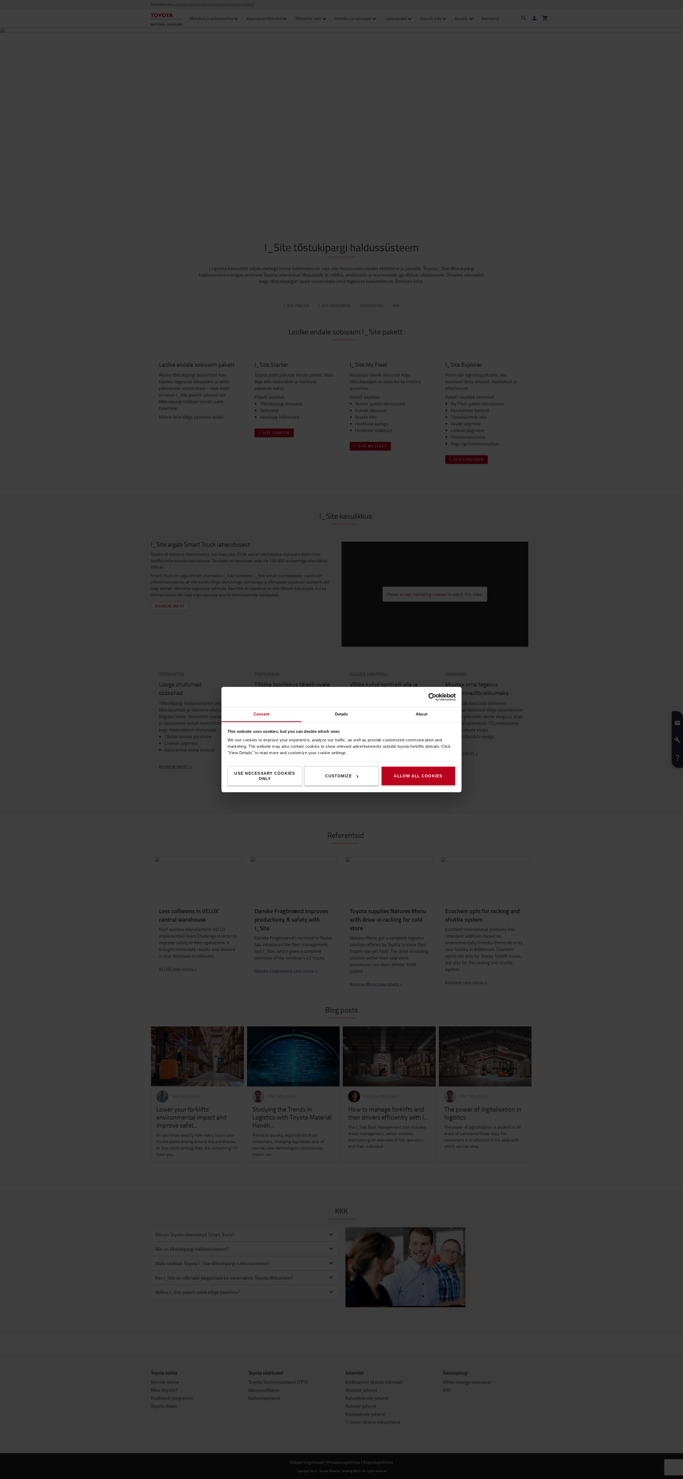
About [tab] (421, 714)
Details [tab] (341, 714)
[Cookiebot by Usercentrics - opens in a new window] (432, 697)
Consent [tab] (261, 714)
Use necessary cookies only (264, 776)
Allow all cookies (418, 776)
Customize (338, 776)
